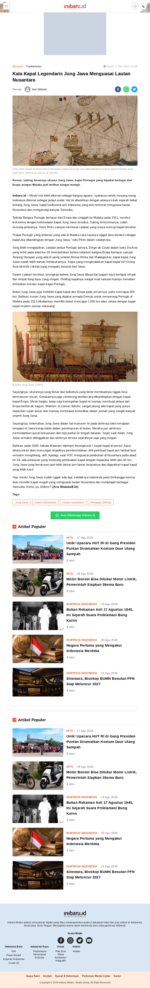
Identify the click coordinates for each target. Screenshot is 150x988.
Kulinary (39, 957)
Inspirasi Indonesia (13, 959)
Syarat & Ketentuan (67, 975)
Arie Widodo (39, 89)
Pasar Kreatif (13, 955)
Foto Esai (60, 951)
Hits (14, 951)
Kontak (47, 975)
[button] (143, 6)
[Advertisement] (75, 30)
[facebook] (118, 89)
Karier (117, 975)
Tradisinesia (33, 66)
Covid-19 (14, 963)
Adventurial (39, 954)
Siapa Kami (33, 975)
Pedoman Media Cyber (96, 975)
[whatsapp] (126, 89)
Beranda (17, 66)
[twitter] (134, 89)
